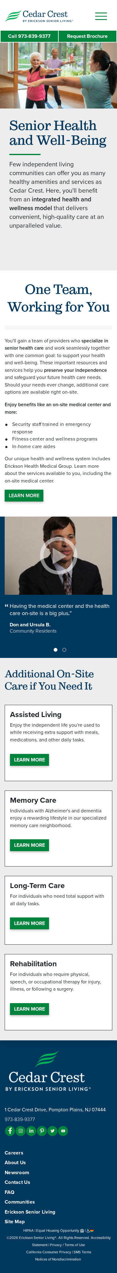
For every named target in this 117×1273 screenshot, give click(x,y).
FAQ (9, 1192)
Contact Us (17, 1182)
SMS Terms (82, 1252)
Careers (14, 1153)
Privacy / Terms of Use (67, 1245)
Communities (20, 1202)
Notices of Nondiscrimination (58, 1259)
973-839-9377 (29, 36)
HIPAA (28, 1230)
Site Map (15, 1222)
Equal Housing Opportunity (58, 1230)
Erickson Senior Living (30, 1212)
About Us (15, 1162)
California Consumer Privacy (48, 1252)
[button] (51, 16)
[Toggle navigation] (101, 16)
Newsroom (17, 1172)
